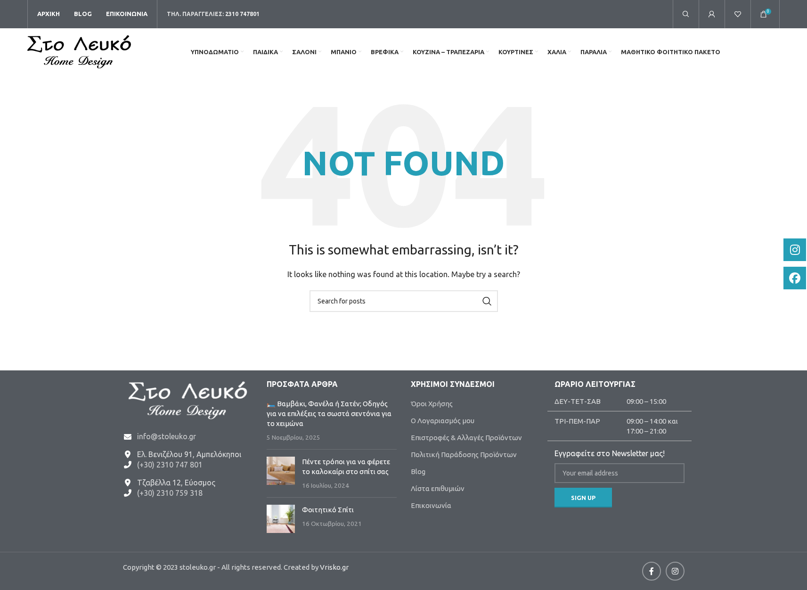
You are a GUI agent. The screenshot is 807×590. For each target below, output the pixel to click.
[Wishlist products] (738, 14)
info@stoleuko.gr (166, 436)
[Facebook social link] (651, 571)
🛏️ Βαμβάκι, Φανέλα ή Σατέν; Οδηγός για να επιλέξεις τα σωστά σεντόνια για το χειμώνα (329, 413)
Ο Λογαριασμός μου (442, 421)
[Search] (686, 14)
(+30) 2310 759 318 (170, 493)
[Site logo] (79, 51)
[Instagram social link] (675, 571)
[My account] (712, 14)
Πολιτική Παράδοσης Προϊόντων (464, 455)
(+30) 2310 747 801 (170, 464)
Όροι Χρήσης (432, 404)
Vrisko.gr (334, 567)
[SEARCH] (487, 301)
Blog (418, 471)
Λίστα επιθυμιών (438, 488)
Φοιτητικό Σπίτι (328, 510)
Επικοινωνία (431, 505)
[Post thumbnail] (281, 473)
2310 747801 (242, 14)
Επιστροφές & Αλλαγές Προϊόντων (466, 438)
